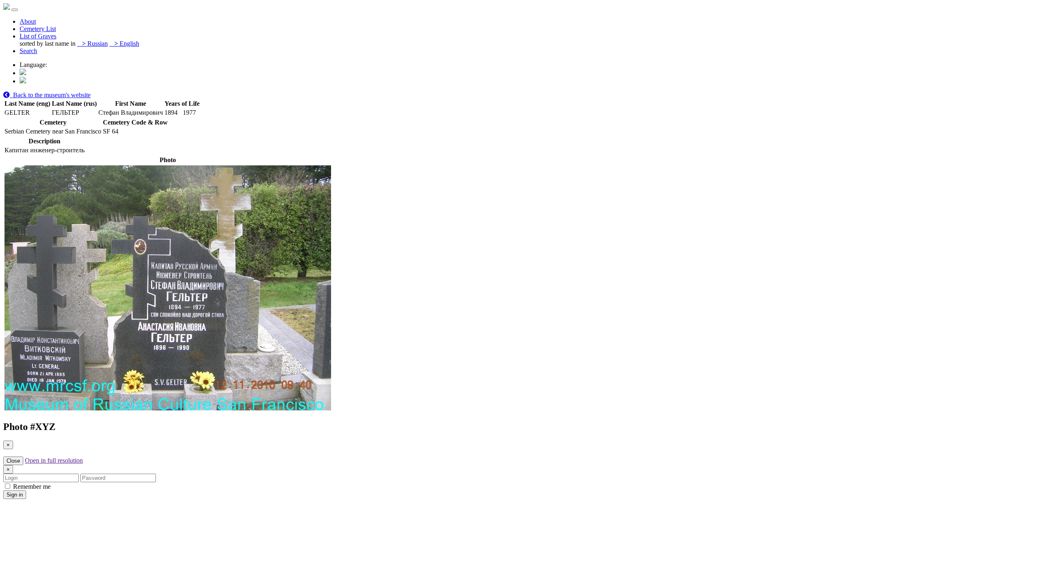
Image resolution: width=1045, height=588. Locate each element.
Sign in (15, 495)
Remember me (31, 486)
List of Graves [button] (38, 36)
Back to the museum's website (50, 94)
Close (13, 461)
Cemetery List (38, 28)
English (126, 43)
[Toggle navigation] (14, 10)
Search (28, 50)
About (28, 21)
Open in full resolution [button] (54, 460)
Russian (95, 43)
